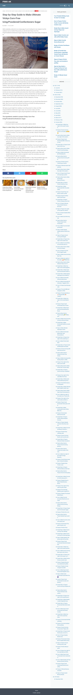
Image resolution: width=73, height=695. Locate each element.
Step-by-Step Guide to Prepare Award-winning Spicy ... (63, 472)
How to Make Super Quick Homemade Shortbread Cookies (63, 610)
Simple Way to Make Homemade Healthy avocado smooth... (63, 324)
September (59, 103)
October (59, 101)
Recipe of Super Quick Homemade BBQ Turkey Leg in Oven (63, 141)
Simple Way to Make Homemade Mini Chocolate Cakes (63, 188)
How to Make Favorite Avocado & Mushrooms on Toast (63, 499)
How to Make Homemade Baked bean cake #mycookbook (62, 333)
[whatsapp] (42, 173)
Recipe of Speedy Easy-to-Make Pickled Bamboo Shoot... (63, 482)
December (59, 97)
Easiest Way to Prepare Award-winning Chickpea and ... (63, 586)
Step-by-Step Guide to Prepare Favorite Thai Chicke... (62, 354)
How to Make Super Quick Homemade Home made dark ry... (63, 656)
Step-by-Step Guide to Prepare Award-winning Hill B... (63, 158)
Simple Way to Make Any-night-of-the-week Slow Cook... (62, 616)
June (58, 110)
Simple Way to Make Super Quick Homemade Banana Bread (63, 309)
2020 (57, 94)
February (59, 90)
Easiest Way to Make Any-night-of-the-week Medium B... (63, 300)
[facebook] (8, 173)
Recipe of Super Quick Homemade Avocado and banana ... (62, 581)
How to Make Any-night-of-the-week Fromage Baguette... (63, 455)
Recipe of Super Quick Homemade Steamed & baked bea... (63, 543)
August (59, 106)
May (58, 113)
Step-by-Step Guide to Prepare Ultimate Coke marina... (62, 592)
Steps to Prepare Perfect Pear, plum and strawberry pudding (61, 61)
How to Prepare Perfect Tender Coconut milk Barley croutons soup (61, 22)
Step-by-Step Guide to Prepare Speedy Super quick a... (63, 516)
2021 (57, 85)
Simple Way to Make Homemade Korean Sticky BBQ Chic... (63, 409)
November (59, 99)
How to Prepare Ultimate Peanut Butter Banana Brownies (62, 205)
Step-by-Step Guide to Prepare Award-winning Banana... (62, 445)
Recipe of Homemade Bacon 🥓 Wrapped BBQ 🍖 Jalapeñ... (63, 294)
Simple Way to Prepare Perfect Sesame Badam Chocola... (62, 418)
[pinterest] (30, 173)
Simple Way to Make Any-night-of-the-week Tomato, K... (63, 126)
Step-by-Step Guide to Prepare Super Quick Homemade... (62, 222)
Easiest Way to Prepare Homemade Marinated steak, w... (63, 605)
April (58, 115)
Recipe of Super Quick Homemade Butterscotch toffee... (62, 665)
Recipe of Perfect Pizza (62, 527)
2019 (56, 676)
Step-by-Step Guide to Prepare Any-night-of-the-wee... (62, 450)
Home (4, 5)
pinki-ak (7, 1)
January (59, 92)
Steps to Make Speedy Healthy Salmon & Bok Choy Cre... (63, 231)
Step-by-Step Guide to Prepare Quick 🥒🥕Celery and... (63, 315)
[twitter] (19, 173)
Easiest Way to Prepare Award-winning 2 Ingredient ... (63, 371)
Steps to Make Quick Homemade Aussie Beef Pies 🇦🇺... (63, 575)
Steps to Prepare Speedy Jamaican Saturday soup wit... (62, 424)
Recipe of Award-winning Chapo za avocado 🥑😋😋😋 (63, 131)
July (58, 87)
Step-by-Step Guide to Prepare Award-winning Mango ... (62, 504)
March (58, 117)
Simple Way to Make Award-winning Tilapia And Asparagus (61, 29)
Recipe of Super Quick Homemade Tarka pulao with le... (63, 404)
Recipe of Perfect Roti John (63, 512)
